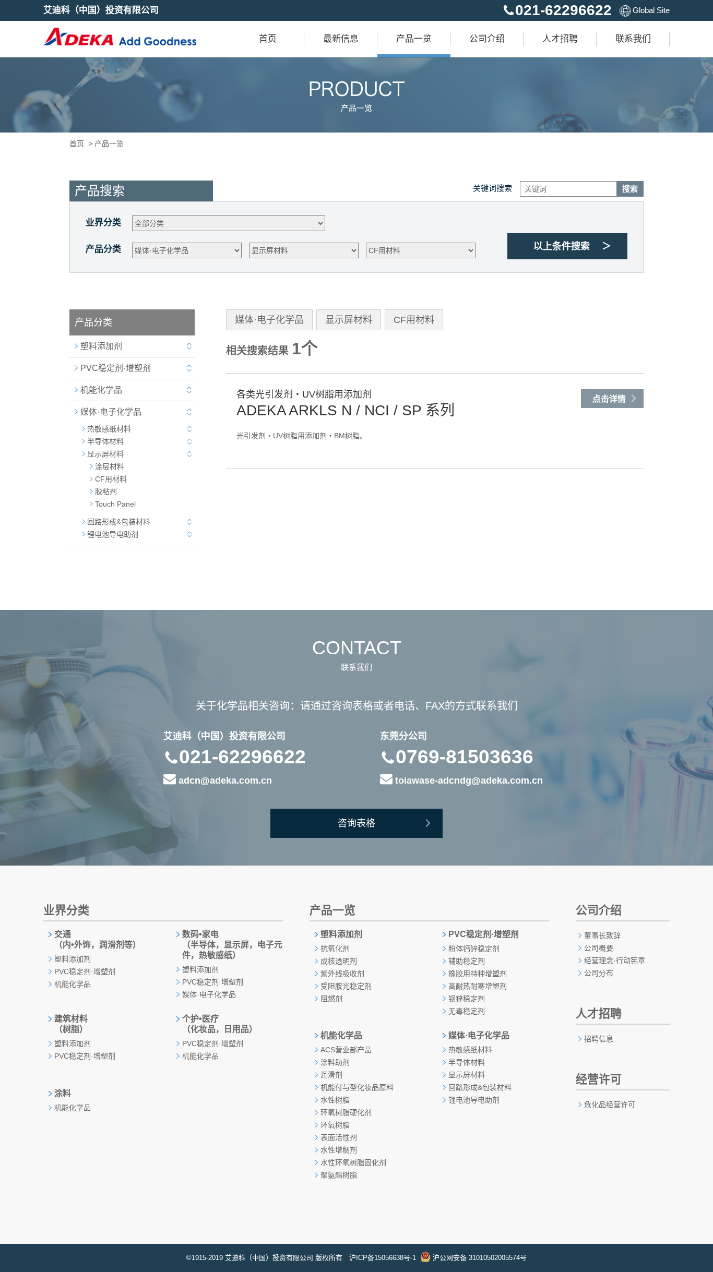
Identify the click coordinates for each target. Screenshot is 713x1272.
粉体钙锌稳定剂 (474, 948)
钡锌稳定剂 (466, 998)
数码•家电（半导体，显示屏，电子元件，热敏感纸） (232, 944)
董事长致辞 (602, 935)
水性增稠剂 (338, 1150)
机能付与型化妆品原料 (357, 1087)
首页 (268, 39)
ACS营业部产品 (346, 1050)
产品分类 (103, 249)
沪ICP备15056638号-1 (382, 1258)
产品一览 (414, 39)
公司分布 (598, 973)
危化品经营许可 (609, 1104)
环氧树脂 (335, 1125)
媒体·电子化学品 (110, 411)
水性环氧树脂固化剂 (353, 1162)
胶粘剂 (106, 491)
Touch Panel (115, 504)
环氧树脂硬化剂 (346, 1112)
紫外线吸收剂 (342, 973)
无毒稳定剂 (466, 1011)
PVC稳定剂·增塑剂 (115, 368)
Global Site (651, 10)
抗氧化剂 (335, 948)
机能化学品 (101, 390)
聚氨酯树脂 (338, 1175)
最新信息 (341, 39)
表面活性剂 (338, 1137)
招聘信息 (598, 1039)
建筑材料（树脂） (71, 1024)
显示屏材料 (105, 454)
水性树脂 (335, 1100)
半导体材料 (105, 441)
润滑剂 (331, 1075)
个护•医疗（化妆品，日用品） (219, 1024)
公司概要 (598, 948)
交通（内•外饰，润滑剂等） (97, 939)
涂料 (62, 1093)
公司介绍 (487, 39)
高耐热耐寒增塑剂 (477, 986)
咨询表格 (356, 823)
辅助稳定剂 (466, 961)
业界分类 (103, 222)
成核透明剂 (338, 961)
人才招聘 (560, 39)
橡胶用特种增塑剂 (477, 973)
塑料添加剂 (101, 346)
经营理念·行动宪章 (614, 960)
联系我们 (633, 39)
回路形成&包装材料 (118, 522)
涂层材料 (109, 466)
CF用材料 (111, 479)
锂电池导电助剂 (112, 534)
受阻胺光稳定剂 (346, 986)
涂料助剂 (335, 1062)
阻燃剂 (331, 998)
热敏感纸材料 (109, 429)
